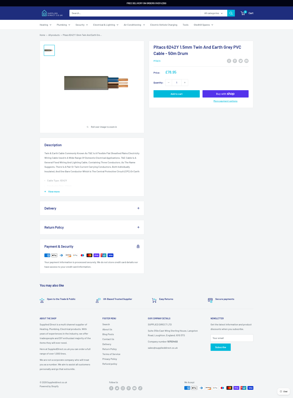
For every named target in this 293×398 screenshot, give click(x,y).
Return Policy (109, 348)
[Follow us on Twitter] (117, 388)
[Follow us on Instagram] (123, 388)
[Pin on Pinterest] (235, 60)
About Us (107, 329)
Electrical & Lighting (104, 24)
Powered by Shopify (49, 386)
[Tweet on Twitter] (241, 60)
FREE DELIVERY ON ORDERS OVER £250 (146, 3)
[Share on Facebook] (229, 60)
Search (106, 324)
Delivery (106, 344)
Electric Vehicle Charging (163, 24)
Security (80, 24)
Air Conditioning (133, 24)
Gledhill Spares (202, 24)
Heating (44, 24)
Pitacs (157, 61)
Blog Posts (108, 334)
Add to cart (177, 93)
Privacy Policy (109, 358)
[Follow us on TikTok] (140, 388)
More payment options (225, 101)
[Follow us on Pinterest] (129, 388)
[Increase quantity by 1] (185, 82)
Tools (185, 24)
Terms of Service (111, 354)
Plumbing (62, 24)
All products (54, 35)
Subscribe (220, 347)
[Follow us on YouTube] (134, 388)
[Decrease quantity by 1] (168, 82)
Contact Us (108, 339)
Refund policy (109, 363)
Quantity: (158, 82)
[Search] (231, 13)
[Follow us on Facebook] (111, 388)
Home (42, 35)
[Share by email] (246, 60)
